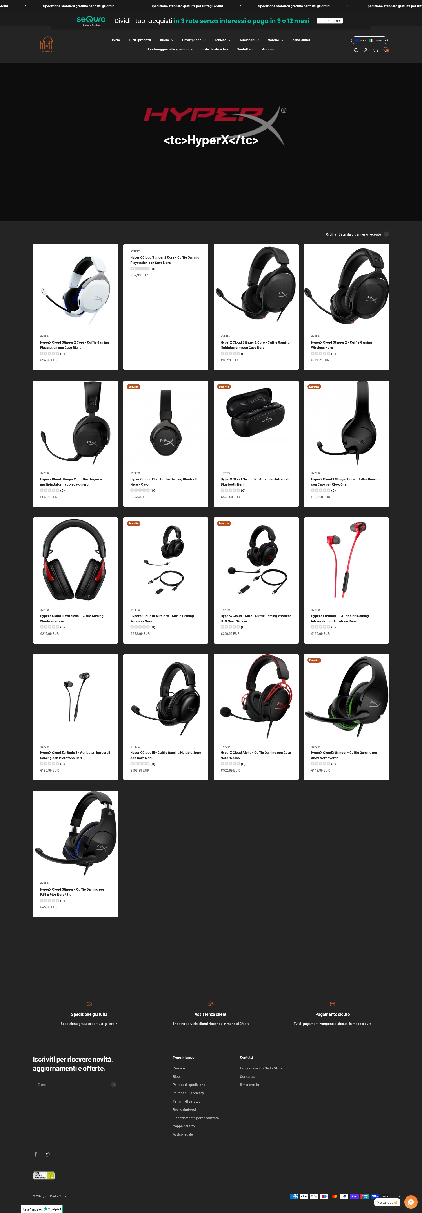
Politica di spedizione (189, 1084)
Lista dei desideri (214, 49)
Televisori (247, 40)
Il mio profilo (249, 1084)
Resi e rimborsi (184, 1109)
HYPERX (44, 336)
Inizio (116, 40)
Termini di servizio (187, 1101)
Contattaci (245, 49)
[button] (369, 40)
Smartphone (192, 40)
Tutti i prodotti (140, 40)
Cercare (179, 1068)
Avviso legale (183, 1134)
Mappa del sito (184, 1126)
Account (269, 49)
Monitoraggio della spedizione (169, 49)
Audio (164, 40)
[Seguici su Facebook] (36, 1154)
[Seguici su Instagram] (47, 1154)
